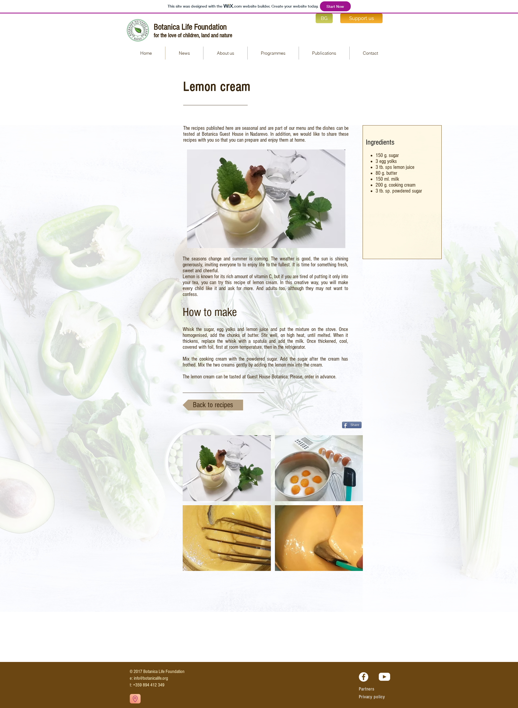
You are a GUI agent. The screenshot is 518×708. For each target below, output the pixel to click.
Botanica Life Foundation (190, 27)
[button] (324, 53)
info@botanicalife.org (151, 678)
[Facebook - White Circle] (363, 677)
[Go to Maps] (135, 698)
